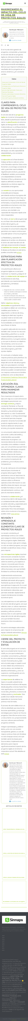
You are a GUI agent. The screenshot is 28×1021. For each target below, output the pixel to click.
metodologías (19, 988)
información (17, 984)
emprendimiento (16, 967)
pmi (3, 994)
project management (9, 999)
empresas (23, 967)
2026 (3, 935)
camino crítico (6, 959)
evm (3, 970)
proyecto (22, 1004)
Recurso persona (16, 1005)
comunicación (8, 961)
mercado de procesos (8, 988)
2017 (3, 946)
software (20, 1007)
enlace (19, 252)
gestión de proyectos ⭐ (13, 982)
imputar (10, 984)
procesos (13, 994)
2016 (3, 948)
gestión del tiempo (12, 974)
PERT (5, 990)
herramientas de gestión (11, 982)
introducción (6, 986)
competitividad (14, 959)
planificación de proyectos (10, 992)
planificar (23, 992)
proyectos (6, 1006)
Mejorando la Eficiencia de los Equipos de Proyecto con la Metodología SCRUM (14, 901)
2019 (3, 942)
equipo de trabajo (17, 969)
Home (5, 21)
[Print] (8, 45)
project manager (12, 1004)
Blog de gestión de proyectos (15, 21)
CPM (18, 961)
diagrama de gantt (8, 963)
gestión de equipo (10, 972)
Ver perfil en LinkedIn (16, 40)
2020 (3, 939)
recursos (6, 1007)
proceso (7, 994)
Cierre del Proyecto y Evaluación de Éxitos (13, 98)
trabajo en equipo (16, 1009)
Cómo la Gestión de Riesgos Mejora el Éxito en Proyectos (14, 853)
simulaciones (13, 1007)
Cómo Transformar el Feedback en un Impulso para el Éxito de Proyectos (14, 829)
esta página (15, 514)
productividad (11, 996)
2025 (3, 937)
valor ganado (7, 1011)
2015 (3, 950)
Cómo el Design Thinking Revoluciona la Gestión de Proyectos (14, 877)
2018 (3, 944)
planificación (17, 990)
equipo (6, 969)
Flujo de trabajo (13, 971)
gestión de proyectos (12, 977)
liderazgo (17, 986)
